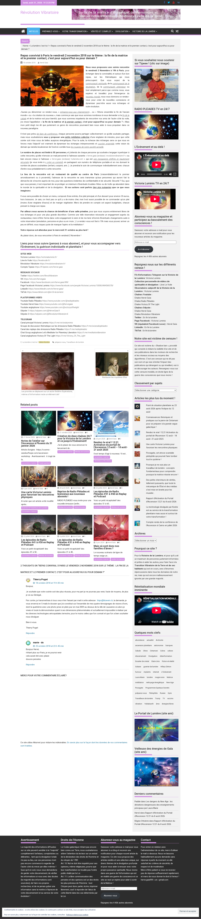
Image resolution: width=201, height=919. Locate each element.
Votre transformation (74, 31)
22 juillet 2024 (101, 488)
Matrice (170, 677)
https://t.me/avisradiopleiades (94, 326)
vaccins (170, 698)
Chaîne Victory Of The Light (147, 304)
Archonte (159, 640)
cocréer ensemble (106, 143)
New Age (170, 682)
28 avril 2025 (65, 488)
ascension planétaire (143, 645)
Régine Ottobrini (142, 821)
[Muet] (170, 174)
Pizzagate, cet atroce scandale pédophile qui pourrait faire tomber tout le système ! (161, 456)
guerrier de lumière (150, 667)
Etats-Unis (156, 661)
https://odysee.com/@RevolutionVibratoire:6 (48, 314)
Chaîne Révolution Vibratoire (147, 314)
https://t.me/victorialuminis (61, 322)
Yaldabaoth (149, 704)
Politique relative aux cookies (77, 915)
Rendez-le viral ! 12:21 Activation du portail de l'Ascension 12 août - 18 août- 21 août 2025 (162, 435)
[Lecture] (138, 174)
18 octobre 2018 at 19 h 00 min (49, 583)
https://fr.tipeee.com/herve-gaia (49, 267)
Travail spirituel (44, 463)
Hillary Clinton (166, 667)
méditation (139, 682)
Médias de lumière (82, 452)
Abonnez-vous (110, 895)
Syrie (170, 693)
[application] (156, 164)
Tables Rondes (44, 342)
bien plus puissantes (102, 187)
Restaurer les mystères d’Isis (114, 377)
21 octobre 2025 (66, 432)
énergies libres (168, 704)
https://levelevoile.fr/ (41, 260)
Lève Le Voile (166, 284)
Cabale (138, 651)
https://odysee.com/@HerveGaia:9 (44, 310)
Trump (157, 698)
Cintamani (154, 651)
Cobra (162, 651)
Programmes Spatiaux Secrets (157, 688)
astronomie (158, 645)
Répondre (30, 633)
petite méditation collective (77, 137)
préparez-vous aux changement (74, 112)
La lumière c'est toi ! (39, 46)
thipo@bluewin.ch (105, 600)
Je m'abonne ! (144, 249)
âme (157, 704)
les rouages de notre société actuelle (87, 147)
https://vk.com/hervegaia (35, 279)
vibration (138, 704)
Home (25, 46)
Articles (33, 31)
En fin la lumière (150, 317)
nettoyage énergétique (155, 682)
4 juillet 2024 (65, 536)
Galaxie (138, 667)
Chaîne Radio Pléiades (144, 301)
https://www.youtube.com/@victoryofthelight (59, 307)
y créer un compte (53, 162)
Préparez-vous (50, 31)
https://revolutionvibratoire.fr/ (52, 263)
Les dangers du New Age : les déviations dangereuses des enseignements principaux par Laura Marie (154, 804)
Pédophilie (153, 693)
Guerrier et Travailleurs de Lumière (34, 508)
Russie (162, 693)
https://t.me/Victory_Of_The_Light (70, 336)
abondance (139, 640)
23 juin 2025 (101, 439)
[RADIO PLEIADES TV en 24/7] (156, 139)
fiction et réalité (168, 661)
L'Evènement (166, 672)
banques (169, 645)
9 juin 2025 (27, 489)
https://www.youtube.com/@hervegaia (56, 304)
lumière (150, 677)
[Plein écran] (175, 174)
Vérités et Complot (101, 31)
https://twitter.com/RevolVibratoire (42, 275)
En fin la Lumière (152, 327)
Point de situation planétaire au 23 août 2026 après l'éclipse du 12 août (161, 408)
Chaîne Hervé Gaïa (143, 298)
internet (156, 672)
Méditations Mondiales (102, 461)
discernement (140, 656)
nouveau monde (93, 96)
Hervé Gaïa (44, 63)
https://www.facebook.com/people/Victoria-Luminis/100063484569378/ (81, 285)
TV (164, 698)
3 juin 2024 (100, 542)
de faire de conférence (47, 134)
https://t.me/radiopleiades (75, 329)
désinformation (166, 656)
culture (170, 651)
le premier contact (73, 122)
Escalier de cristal (142, 661)
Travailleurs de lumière (75, 342)
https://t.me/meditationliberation (91, 332)
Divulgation (122, 31)
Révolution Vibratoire (40, 12)
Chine (145, 651)
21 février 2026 (29, 437)
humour (138, 672)
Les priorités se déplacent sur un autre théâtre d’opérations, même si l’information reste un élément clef (47, 392)
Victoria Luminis (153, 278)
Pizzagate (139, 688)
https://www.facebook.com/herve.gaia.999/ (49, 282)
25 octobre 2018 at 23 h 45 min (49, 646)
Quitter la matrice (117, 559)
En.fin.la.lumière (149, 330)
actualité (150, 640)
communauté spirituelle (96, 83)
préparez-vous (60, 342)
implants (147, 672)
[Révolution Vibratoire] (23, 30)
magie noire (159, 677)
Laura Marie (139, 677)
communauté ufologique (114, 87)
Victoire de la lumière (143, 31)
